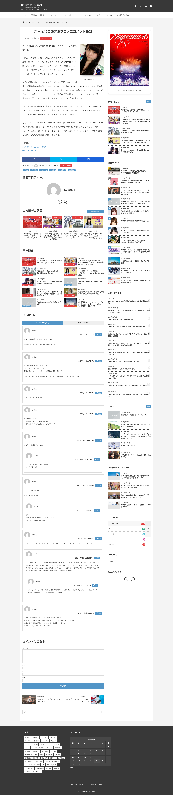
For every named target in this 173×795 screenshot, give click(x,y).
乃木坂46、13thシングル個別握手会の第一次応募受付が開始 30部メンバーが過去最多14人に (135, 252)
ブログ (26, 170)
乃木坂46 (34, 170)
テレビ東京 (28, 765)
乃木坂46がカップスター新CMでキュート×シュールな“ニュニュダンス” (32, 236)
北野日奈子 (72, 170)
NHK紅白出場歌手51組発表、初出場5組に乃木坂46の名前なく (136, 281)
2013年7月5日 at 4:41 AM (86, 539)
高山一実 (57, 744)
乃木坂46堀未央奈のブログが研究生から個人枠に (124, 361)
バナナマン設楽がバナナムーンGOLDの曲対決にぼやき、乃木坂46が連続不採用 (135, 241)
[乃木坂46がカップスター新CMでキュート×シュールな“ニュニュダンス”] (32, 226)
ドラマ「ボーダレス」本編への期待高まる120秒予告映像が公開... (135, 151)
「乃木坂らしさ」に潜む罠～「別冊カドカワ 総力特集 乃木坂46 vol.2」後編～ (128, 377)
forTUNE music (29, 151)
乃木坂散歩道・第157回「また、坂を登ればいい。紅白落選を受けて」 (129, 386)
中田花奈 (34, 747)
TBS (43, 765)
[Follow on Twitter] (141, 6)
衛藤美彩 (28, 751)
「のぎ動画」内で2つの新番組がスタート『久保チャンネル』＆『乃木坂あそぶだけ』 (93, 236)
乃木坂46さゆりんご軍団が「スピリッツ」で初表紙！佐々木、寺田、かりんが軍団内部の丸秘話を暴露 (128, 344)
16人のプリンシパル (31, 744)
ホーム (24, 15)
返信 (99, 334)
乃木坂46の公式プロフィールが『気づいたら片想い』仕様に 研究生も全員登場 (128, 335)
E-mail (24, 671)
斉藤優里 (28, 758)
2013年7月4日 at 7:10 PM (86, 361)
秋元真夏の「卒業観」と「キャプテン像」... (135, 415)
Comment (25, 648)
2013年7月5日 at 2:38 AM (84, 510)
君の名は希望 (40, 768)
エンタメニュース (54, 15)
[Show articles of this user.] (42, 190)
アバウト (109, 15)
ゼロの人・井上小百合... (128, 445)
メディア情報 (67, 15)
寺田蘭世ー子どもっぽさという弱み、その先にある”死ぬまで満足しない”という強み (136, 202)
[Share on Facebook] (135, 6)
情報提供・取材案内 (123, 15)
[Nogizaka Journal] (31, 8)
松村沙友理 (45, 751)
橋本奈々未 (53, 758)
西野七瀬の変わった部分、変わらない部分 (121, 369)
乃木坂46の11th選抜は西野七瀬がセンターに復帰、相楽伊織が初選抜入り (129, 353)
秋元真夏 (42, 747)
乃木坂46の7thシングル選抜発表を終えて (121, 319)
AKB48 (27, 747)
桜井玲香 (37, 741)
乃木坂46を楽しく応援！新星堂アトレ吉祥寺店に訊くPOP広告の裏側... (135, 486)
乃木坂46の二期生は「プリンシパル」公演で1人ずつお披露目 (135, 272)
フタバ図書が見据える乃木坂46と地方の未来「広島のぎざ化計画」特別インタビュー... (135, 477)
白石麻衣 (57, 754)
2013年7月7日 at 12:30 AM (82, 585)
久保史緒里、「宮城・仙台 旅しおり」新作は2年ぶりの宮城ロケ (73, 236)
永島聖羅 (61, 758)
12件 (37, 38)
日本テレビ (49, 754)
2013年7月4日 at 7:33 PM (86, 393)
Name (24, 665)
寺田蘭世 (37, 765)
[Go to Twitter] (66, 202)
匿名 (35, 481)
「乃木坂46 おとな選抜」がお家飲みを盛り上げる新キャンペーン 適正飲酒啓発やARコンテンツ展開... (135, 121)
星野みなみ (55, 761)
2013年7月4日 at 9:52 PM (86, 414)
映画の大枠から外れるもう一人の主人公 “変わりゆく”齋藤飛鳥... (135, 425)
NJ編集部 (41, 165)
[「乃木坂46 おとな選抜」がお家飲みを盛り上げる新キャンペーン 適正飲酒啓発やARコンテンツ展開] (53, 226)
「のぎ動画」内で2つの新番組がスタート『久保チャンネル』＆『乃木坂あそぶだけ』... (135, 141)
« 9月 (71, 767)
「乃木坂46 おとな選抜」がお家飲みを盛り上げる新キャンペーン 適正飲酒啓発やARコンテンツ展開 (91, 263)
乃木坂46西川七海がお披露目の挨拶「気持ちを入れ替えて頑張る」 (135, 212)
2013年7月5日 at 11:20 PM (83, 558)
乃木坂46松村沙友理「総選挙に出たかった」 (135, 221)
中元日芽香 (36, 751)
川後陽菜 (48, 768)
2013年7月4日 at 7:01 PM (86, 334)
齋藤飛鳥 (56, 768)
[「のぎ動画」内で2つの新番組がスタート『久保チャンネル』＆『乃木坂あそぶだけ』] (93, 226)
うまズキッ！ (29, 768)
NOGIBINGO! (37, 771)
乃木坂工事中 (38, 761)
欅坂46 (41, 754)
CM (48, 765)
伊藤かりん (44, 170)
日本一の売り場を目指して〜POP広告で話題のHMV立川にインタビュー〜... (135, 496)
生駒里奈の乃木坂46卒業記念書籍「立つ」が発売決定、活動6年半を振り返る (135, 181)
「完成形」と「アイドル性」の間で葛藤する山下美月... (136, 456)
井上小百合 (45, 741)
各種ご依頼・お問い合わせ (78, 784)
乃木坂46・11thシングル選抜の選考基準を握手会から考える (127, 327)
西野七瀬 (47, 761)
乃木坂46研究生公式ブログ (34, 147)
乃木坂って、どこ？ (46, 744)
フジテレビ (28, 741)
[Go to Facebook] (60, 202)
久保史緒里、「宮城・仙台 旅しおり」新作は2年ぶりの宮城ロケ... (135, 132)
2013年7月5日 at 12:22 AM (85, 485)
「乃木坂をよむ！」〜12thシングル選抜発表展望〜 (135, 262)
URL (23, 677)
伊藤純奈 (53, 170)
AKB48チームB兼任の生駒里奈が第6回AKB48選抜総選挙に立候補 (133, 172)
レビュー (127, 544)
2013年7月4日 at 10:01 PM (85, 440)
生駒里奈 (35, 737)
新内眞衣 (28, 737)
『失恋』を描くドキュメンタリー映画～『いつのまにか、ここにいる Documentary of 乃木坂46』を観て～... (136, 436)
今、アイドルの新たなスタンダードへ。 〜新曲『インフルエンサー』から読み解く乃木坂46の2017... (135, 192)
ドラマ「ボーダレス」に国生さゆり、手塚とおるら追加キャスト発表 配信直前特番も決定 (49, 294)
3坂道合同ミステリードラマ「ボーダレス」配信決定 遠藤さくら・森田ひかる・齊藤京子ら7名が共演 (90, 304)
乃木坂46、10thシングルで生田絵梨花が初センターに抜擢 (135, 231)
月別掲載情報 (68, 285)
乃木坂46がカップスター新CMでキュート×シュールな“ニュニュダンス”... (135, 111)
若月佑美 (44, 758)
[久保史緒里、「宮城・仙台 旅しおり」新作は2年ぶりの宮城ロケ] (73, 226)
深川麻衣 (53, 765)
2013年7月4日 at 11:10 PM (83, 460)
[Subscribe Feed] (146, 6)
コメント (50, 165)
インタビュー (89, 15)
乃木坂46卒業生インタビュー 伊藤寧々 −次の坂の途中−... (136, 506)
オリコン (53, 751)
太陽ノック (53, 737)
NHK (35, 754)
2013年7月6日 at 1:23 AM (86, 613)
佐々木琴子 (62, 170)
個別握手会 (28, 761)
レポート (99, 15)
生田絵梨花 (58, 747)
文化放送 (53, 741)
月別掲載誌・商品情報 (37, 15)
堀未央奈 (49, 747)
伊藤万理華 (28, 754)
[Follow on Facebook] (133, 579)
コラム (78, 15)
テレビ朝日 (44, 737)
